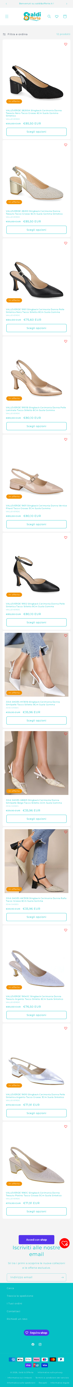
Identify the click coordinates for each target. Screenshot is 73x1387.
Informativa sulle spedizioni (21, 1383)
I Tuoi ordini (14, 1303)
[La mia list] (56, 16)
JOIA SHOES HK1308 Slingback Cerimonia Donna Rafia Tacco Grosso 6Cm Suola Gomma (36, 899)
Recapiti (43, 1383)
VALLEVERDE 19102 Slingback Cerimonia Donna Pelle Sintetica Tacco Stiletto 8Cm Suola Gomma (35, 605)
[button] (7, 16)
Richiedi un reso (17, 1318)
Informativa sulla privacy (50, 1372)
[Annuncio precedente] (6, 3)
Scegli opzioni (36, 131)
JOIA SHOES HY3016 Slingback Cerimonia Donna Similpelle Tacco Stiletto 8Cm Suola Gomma (33, 703)
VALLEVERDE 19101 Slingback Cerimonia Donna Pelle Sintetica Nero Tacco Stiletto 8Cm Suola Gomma (35, 310)
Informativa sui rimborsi (19, 1377)
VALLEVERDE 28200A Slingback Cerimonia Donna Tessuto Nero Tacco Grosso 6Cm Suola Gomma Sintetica (34, 113)
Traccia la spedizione (20, 1295)
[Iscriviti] (62, 1277)
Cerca (10, 1288)
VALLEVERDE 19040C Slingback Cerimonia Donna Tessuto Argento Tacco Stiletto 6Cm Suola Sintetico (34, 997)
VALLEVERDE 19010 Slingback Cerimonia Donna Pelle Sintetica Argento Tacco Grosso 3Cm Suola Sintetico (35, 1095)
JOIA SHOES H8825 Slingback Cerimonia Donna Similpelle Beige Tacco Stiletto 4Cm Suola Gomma (34, 801)
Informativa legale (59, 1383)
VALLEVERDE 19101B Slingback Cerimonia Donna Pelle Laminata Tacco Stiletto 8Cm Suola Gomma (36, 408)
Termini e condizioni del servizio (52, 1377)
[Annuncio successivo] (66, 3)
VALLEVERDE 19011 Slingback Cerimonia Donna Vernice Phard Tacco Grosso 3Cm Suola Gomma (36, 507)
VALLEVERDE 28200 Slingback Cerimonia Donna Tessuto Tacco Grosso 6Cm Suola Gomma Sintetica (34, 212)
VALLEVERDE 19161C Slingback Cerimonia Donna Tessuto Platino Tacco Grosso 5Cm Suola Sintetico (34, 1194)
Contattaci (13, 1311)
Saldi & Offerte (26, 1372)
